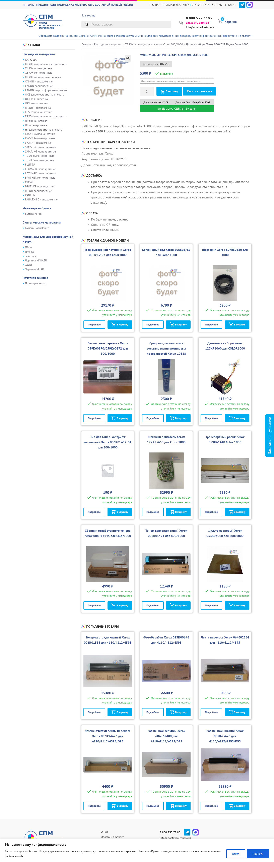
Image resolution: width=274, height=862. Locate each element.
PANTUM (30, 195)
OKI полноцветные (37, 99)
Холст (28, 264)
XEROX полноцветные (38, 68)
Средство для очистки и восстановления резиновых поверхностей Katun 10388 (166, 348)
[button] (128, 58)
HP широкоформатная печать (43, 129)
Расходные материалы (39, 54)
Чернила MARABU (36, 260)
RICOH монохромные (38, 108)
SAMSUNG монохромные (40, 151)
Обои (28, 247)
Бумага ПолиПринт (37, 228)
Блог (231, 5)
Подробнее (94, 324)
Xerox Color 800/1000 (169, 44)
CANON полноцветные (39, 86)
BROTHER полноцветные (40, 186)
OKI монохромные (36, 103)
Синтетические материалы (42, 222)
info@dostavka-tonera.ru (201, 27)
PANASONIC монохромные (41, 199)
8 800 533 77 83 (199, 18)
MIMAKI (30, 182)
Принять (258, 854)
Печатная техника (35, 278)
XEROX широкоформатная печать (46, 64)
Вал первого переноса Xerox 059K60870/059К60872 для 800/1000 (107, 348)
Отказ (235, 854)
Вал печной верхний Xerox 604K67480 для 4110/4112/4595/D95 (166, 736)
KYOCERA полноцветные (40, 134)
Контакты (219, 5)
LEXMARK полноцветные (40, 173)
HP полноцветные (36, 121)
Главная (86, 44)
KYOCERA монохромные (40, 138)
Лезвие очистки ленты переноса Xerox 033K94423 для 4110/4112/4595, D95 (108, 736)
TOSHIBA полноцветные (39, 160)
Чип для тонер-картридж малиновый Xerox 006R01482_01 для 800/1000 (107, 442)
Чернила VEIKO (34, 269)
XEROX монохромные (38, 72)
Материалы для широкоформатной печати (48, 239)
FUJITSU (30, 164)
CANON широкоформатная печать (46, 90)
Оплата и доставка (175, 5)
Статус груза (200, 5)
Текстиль (30, 256)
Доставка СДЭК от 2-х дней (178, 108)
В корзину (171, 91)
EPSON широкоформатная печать (46, 116)
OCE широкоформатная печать (44, 94)
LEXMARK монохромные (40, 169)
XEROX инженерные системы (43, 77)
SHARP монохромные (38, 142)
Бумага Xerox (33, 214)
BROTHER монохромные (40, 177)
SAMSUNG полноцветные (40, 147)
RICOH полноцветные (38, 191)
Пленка (29, 251)
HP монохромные (36, 125)
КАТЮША (31, 59)
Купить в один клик (199, 91)
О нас (156, 5)
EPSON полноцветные (38, 112)
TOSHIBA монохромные (39, 156)
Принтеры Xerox (35, 283)
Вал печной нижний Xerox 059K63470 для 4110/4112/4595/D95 (225, 736)
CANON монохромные (39, 81)
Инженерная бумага (37, 208)
